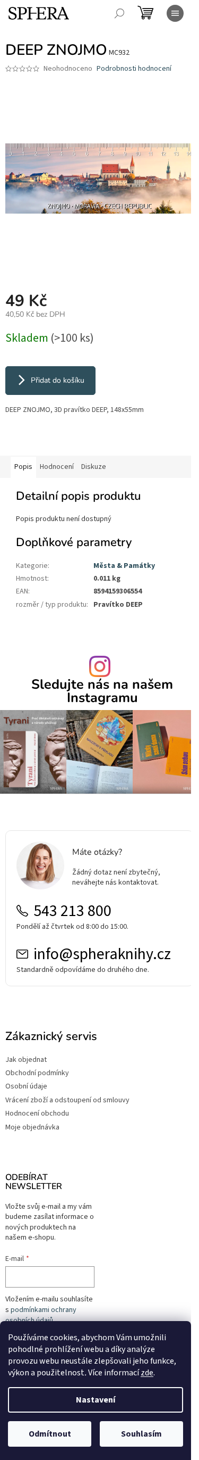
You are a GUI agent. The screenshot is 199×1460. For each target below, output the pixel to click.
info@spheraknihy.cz (102, 954)
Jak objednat (26, 1060)
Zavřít (61, 440)
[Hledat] (119, 13)
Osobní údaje (26, 1087)
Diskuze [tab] (93, 466)
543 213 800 (72, 911)
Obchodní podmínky (37, 1073)
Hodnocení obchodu (37, 1114)
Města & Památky (124, 565)
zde (147, 1373)
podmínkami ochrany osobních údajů (40, 1315)
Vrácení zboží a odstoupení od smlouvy (67, 1100)
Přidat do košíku (57, 380)
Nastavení (95, 1400)
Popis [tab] (23, 466)
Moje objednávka (32, 1128)
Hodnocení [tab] (57, 466)
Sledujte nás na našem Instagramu (102, 691)
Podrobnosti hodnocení (134, 69)
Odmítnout (50, 1434)
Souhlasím (141, 1434)
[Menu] (175, 13)
